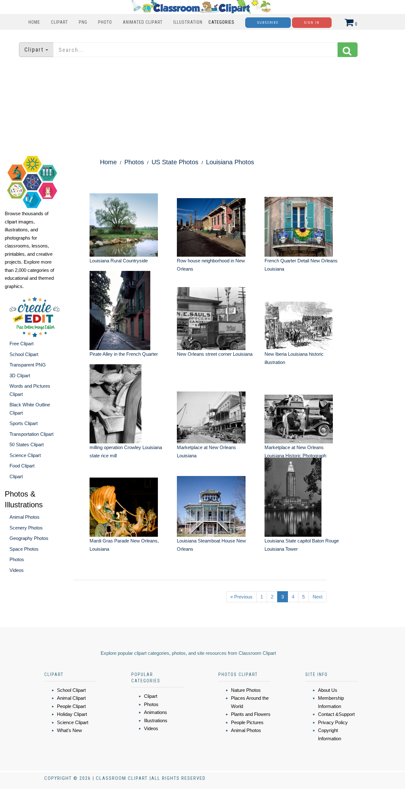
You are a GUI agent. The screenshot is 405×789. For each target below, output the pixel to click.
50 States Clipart (26, 444)
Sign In (312, 23)
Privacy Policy (333, 722)
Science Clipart (25, 455)
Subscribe (268, 23)
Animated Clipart (143, 22)
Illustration (187, 22)
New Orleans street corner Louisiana (214, 354)
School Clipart (23, 354)
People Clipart (71, 706)
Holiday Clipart (72, 714)
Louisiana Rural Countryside (119, 260)
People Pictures (247, 722)
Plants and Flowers (251, 714)
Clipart (59, 22)
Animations (155, 712)
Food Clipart (21, 465)
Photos (16, 559)
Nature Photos (246, 690)
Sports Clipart (23, 423)
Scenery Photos (26, 527)
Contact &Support (336, 714)
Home (34, 22)
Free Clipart (21, 343)
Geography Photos (28, 538)
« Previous (241, 596)
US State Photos (175, 162)
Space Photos (24, 549)
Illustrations (155, 720)
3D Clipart (19, 375)
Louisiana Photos (230, 162)
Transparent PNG (27, 364)
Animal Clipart (71, 698)
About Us (327, 690)
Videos (16, 570)
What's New (69, 730)
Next (317, 596)
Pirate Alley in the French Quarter (124, 354)
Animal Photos (24, 517)
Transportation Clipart (31, 434)
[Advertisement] (202, 106)
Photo (105, 22)
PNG (83, 22)
